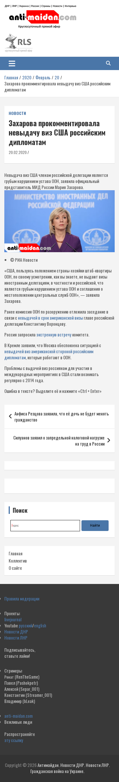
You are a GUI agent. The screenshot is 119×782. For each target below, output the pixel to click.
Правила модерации (21, 598)
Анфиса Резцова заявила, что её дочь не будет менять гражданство (61, 416)
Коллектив (18, 560)
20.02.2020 (18, 152)
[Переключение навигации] (12, 63)
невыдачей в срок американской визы (50, 317)
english (40, 625)
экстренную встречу (53, 334)
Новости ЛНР (15, 637)
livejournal (12, 619)
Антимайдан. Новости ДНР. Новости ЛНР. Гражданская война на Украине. (70, 768)
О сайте (15, 568)
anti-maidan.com (18, 716)
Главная (16, 553)
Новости (17, 113)
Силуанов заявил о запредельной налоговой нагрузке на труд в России (59, 440)
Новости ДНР (16, 631)
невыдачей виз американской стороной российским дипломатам (48, 354)
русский (25, 625)
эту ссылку (13, 740)
